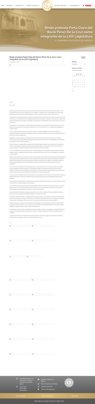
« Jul (73, 91)
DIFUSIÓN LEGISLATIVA (60, 5)
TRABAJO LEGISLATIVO (32, 5)
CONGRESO (9, 5)
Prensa (12, 62)
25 (74, 86)
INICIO (2, 5)
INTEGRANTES (19, 5)
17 (72, 84)
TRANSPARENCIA (74, 5)
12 (76, 82)
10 (72, 82)
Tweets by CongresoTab (77, 70)
